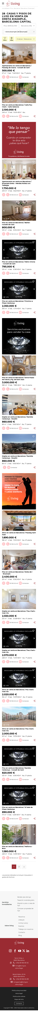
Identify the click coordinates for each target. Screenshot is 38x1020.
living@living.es (20, 966)
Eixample (31, 8)
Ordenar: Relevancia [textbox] (24, 39)
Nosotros (21, 917)
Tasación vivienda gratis (25, 900)
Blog (20, 935)
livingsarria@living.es (20, 982)
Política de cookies (19, 996)
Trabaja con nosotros (25, 929)
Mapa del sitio (19, 999)
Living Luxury (23, 923)
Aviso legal (19, 993)
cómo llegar (19, 968)
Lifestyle (21, 920)
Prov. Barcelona (15, 8)
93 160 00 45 (13, 77)
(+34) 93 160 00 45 (22, 963)
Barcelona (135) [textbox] (26, 26)
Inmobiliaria (5, 8)
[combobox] (10, 25)
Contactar (25, 77)
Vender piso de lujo (24, 897)
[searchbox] (28, 32)
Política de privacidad (19, 990)
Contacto (21, 932)
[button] (4, 53)
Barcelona (24, 8)
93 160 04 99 (13, 116)
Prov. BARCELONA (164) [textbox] (11, 26)
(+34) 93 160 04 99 (22, 979)
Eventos (21, 926)
